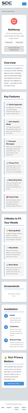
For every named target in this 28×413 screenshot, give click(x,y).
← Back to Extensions (8, 11)
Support (9, 407)
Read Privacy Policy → (14, 383)
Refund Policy (24, 408)
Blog (3, 407)
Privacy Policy (16, 408)
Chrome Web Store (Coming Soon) (14, 49)
